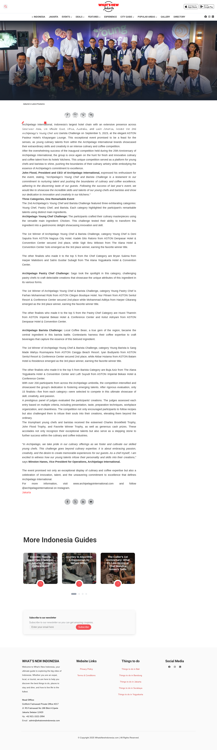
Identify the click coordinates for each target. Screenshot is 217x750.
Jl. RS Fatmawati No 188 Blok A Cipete (40, 708)
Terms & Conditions (86, 675)
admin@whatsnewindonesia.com (44, 720)
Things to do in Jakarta (130, 682)
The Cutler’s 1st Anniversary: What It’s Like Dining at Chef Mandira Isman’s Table (118, 563)
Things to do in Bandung (130, 675)
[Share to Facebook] (67, 502)
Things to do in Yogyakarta (130, 694)
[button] (73, 594)
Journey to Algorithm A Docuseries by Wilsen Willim (79, 560)
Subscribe (83, 627)
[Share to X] (75, 502)
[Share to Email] (91, 502)
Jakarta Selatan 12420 (32, 712)
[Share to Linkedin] (83, 502)
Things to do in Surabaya (130, 688)
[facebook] (169, 667)
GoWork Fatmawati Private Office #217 (40, 704)
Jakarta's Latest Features (34, 104)
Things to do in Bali (131, 669)
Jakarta (26, 492)
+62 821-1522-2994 (35, 716)
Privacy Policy (86, 669)
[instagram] (175, 667)
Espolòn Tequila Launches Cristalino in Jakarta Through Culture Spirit (40, 561)
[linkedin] (180, 667)
